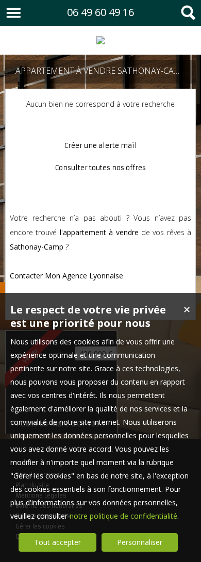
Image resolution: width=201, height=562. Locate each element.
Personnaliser (139, 542)
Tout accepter (57, 542)
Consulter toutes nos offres (100, 167)
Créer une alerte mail (100, 145)
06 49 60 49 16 (100, 12)
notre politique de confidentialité (123, 516)
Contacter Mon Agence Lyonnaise (66, 275)
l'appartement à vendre (99, 232)
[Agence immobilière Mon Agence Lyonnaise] (100, 40)
